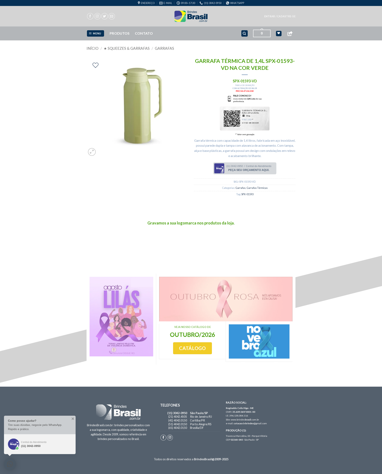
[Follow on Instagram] (97, 16)
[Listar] (95, 65)
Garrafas (164, 48)
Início (92, 48)
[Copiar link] (290, 33)
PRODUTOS (120, 33)
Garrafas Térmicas (257, 187)
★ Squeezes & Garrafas (127, 48)
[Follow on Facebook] (90, 16)
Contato (144, 33)
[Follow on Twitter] (104, 16)
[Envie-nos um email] (111, 16)
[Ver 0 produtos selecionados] (278, 33)
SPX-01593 (247, 194)
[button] (279, 16)
